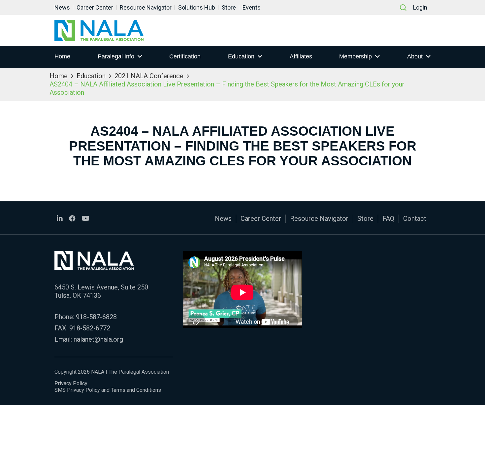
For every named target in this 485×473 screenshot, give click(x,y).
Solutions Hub (196, 7)
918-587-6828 (96, 317)
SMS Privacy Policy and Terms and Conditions (107, 390)
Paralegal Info (116, 56)
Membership (355, 56)
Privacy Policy (70, 383)
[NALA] (99, 30)
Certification (185, 56)
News (62, 7)
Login (420, 7)
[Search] (403, 7)
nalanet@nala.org (98, 339)
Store (229, 7)
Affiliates (301, 56)
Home (62, 56)
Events (251, 7)
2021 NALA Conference (148, 76)
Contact (414, 218)
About (415, 56)
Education (241, 56)
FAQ (388, 218)
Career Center (95, 7)
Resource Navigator (146, 7)
